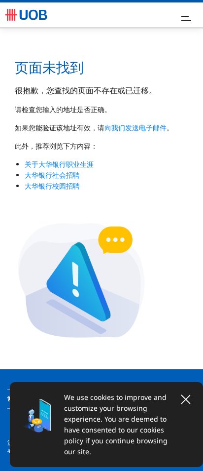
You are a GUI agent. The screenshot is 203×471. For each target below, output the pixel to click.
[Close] (185, 399)
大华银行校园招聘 (52, 186)
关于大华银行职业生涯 (59, 164)
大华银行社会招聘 (52, 175)
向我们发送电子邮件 (135, 127)
